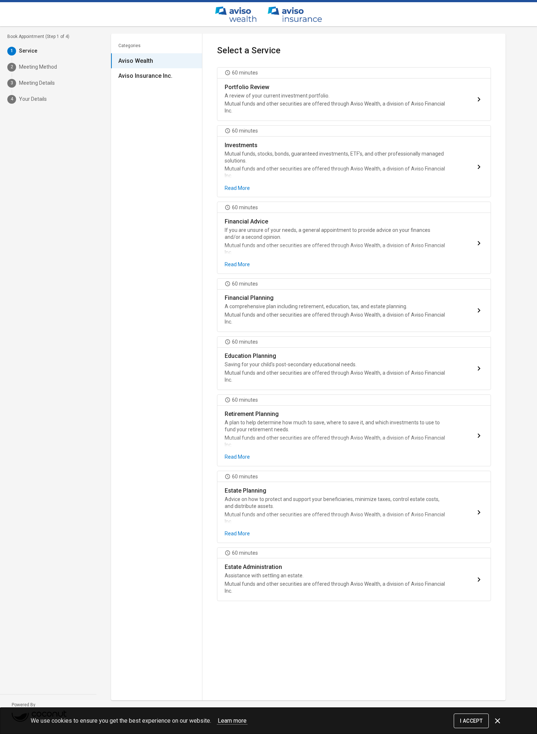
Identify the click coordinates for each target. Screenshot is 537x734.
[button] (354, 94)
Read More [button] (237, 188)
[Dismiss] (497, 721)
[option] (156, 60)
